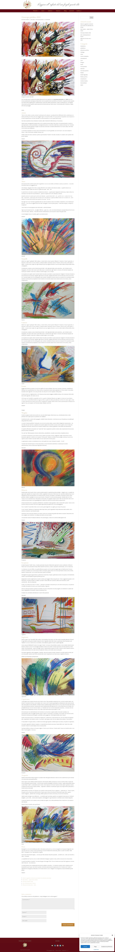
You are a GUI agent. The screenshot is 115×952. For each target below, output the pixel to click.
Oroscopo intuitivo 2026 (27, 881)
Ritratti (35, 11)
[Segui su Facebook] (55, 945)
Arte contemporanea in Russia (29, 883)
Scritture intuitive (84, 81)
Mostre (58, 11)
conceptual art (83, 58)
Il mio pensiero (83, 66)
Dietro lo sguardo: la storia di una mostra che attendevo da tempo (36, 878)
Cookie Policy (96, 949)
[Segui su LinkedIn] (60, 945)
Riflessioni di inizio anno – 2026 (29, 885)
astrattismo (82, 48)
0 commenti (47, 19)
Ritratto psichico (83, 76)
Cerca (91, 17)
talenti (81, 85)
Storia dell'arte (83, 83)
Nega (95, 946)
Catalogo (82, 52)
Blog (65, 11)
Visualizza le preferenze (106, 946)
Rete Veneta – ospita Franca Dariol (30, 879)
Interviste (82, 68)
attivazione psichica (84, 50)
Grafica (79, 11)
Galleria (50, 11)
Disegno (82, 62)
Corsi (42, 11)
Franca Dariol (26, 19)
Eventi (81, 64)
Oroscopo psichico (40, 19)
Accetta (85, 946)
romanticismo (83, 79)
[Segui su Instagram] (57, 945)
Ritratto (82, 72)
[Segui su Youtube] (52, 945)
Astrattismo (83, 46)
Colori (81, 54)
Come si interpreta (84, 56)
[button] (112, 935)
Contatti (71, 11)
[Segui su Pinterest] (63, 945)
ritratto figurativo (84, 74)
